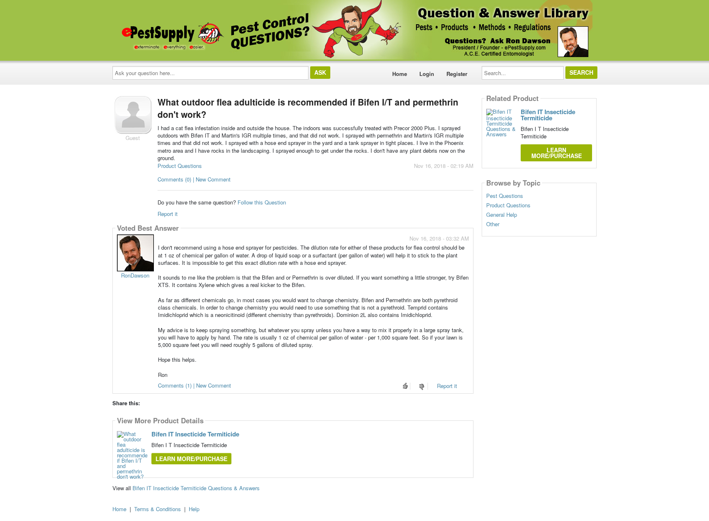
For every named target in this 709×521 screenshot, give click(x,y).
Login (426, 74)
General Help (501, 215)
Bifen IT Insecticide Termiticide (195, 433)
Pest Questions (504, 196)
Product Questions (180, 166)
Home (399, 74)
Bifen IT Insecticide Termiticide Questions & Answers (196, 488)
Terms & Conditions (157, 509)
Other (492, 224)
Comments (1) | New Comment (194, 385)
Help (194, 509)
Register (456, 74)
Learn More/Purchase (191, 458)
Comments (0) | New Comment (194, 179)
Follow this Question (262, 202)
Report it (168, 214)
